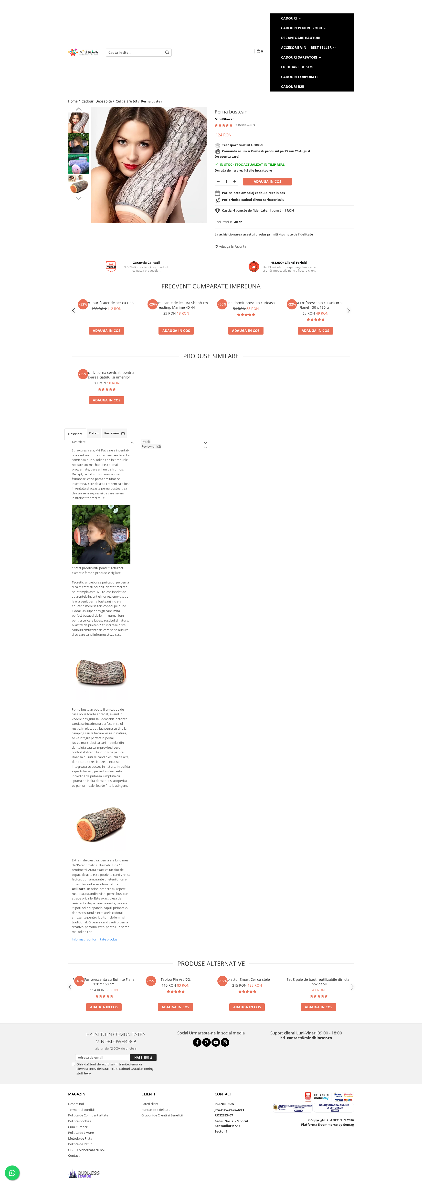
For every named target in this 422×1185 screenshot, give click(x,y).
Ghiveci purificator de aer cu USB (107, 302)
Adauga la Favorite (232, 246)
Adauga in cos (267, 181)
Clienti (148, 1094)
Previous (78, 109)
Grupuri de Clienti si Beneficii (162, 1115)
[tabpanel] (149, 165)
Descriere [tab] (75, 434)
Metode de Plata (80, 1138)
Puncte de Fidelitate (155, 1109)
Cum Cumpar (77, 1127)
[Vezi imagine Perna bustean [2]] (78, 164)
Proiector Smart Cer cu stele (247, 979)
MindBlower (224, 119)
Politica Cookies (79, 1121)
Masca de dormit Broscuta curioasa (246, 302)
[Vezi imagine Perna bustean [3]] (78, 185)
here (87, 1073)
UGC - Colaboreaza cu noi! (86, 1150)
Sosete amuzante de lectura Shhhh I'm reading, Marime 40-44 (176, 305)
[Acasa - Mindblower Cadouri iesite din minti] (83, 53)
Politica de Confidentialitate (88, 1115)
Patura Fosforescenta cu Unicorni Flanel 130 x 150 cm (315, 305)
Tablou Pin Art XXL (175, 979)
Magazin (76, 1094)
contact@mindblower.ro (309, 1037)
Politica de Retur (80, 1144)
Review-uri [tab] (114, 433)
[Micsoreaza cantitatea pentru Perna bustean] (218, 181)
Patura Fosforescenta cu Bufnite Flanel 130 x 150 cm (104, 981)
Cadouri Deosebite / (98, 101)
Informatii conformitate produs (94, 939)
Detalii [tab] (94, 433)
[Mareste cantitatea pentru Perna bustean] (234, 181)
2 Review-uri (245, 125)
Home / (74, 101)
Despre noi (76, 1104)
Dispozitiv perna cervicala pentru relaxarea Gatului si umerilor (107, 374)
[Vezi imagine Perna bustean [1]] (78, 143)
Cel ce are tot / (128, 101)
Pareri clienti (150, 1104)
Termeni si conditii (81, 1109)
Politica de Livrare (81, 1132)
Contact (74, 1155)
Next (78, 197)
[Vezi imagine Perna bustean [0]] (78, 122)
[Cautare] (167, 53)
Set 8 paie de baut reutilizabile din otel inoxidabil (318, 981)
